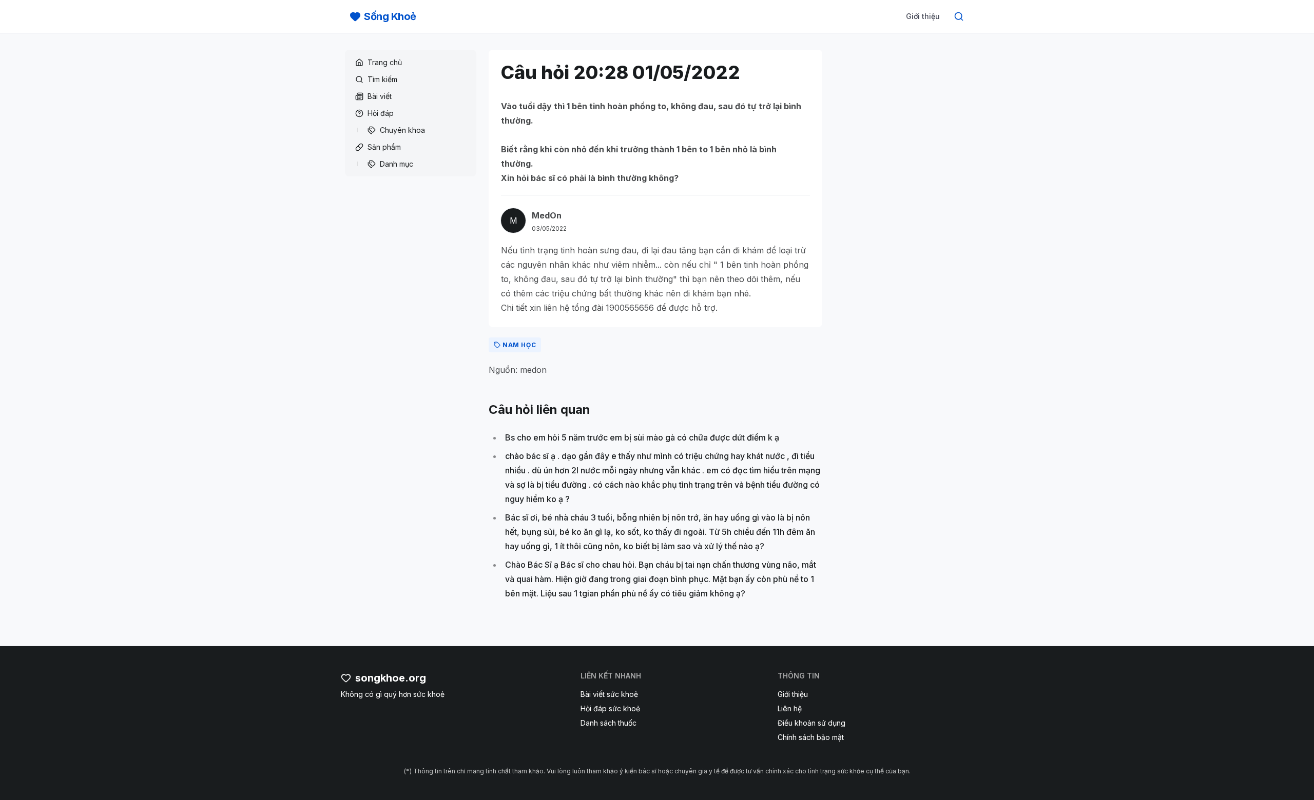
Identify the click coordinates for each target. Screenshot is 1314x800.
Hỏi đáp (381, 113)
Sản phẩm (384, 147)
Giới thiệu (923, 16)
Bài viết (380, 96)
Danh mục (396, 163)
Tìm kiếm (382, 79)
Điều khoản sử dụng (811, 722)
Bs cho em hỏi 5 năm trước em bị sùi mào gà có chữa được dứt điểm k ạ (642, 437)
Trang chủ (385, 62)
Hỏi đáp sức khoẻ (610, 708)
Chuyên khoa (402, 130)
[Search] (959, 16)
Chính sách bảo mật (811, 737)
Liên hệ (790, 708)
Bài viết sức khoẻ (609, 694)
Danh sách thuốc (608, 722)
